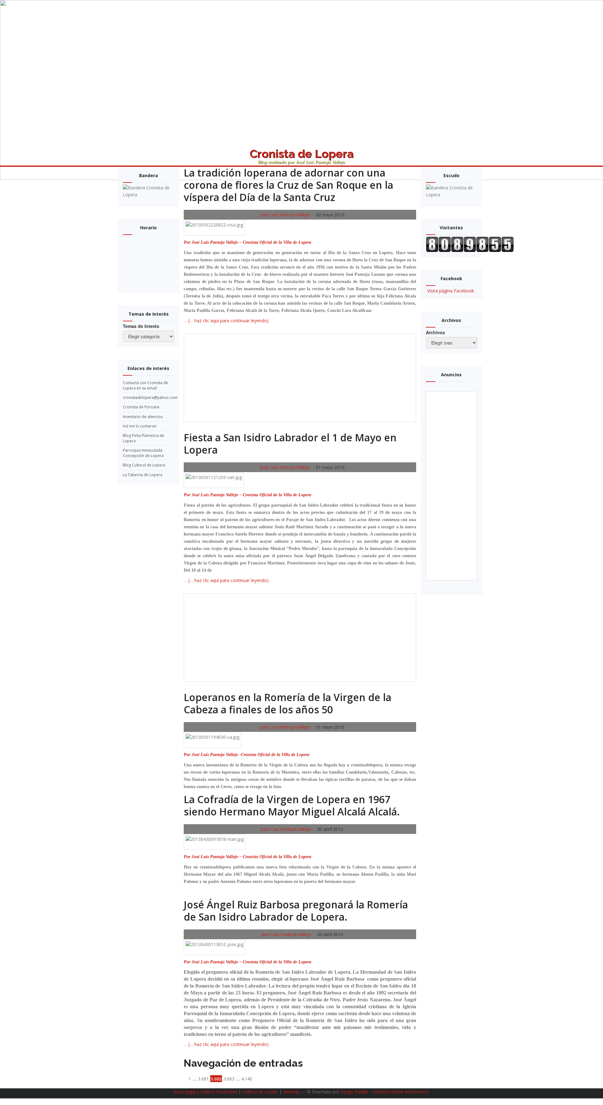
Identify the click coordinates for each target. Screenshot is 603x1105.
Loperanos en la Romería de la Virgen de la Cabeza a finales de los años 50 (287, 703)
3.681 (203, 1079)
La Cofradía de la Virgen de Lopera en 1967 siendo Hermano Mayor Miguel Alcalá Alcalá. (292, 805)
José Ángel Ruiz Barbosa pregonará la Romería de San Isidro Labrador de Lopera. (296, 910)
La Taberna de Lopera (142, 474)
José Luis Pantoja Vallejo (284, 215)
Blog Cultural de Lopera (144, 465)
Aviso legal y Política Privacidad (205, 1092)
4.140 (246, 1079)
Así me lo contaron (139, 426)
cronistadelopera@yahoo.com (150, 397)
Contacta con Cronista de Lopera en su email (145, 385)
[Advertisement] (301, 378)
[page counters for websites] (470, 244)
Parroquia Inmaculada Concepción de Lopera (143, 453)
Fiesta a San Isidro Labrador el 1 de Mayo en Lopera (290, 443)
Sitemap (291, 1092)
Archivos (435, 332)
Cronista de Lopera (302, 157)
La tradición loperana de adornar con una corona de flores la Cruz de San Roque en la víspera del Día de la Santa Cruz (288, 185)
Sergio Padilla (354, 1092)
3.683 (228, 1079)
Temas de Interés (141, 326)
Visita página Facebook (450, 291)
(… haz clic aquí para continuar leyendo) (228, 321)
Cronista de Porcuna (141, 407)
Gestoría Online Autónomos (400, 1092)
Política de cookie (260, 1092)
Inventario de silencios (143, 416)
